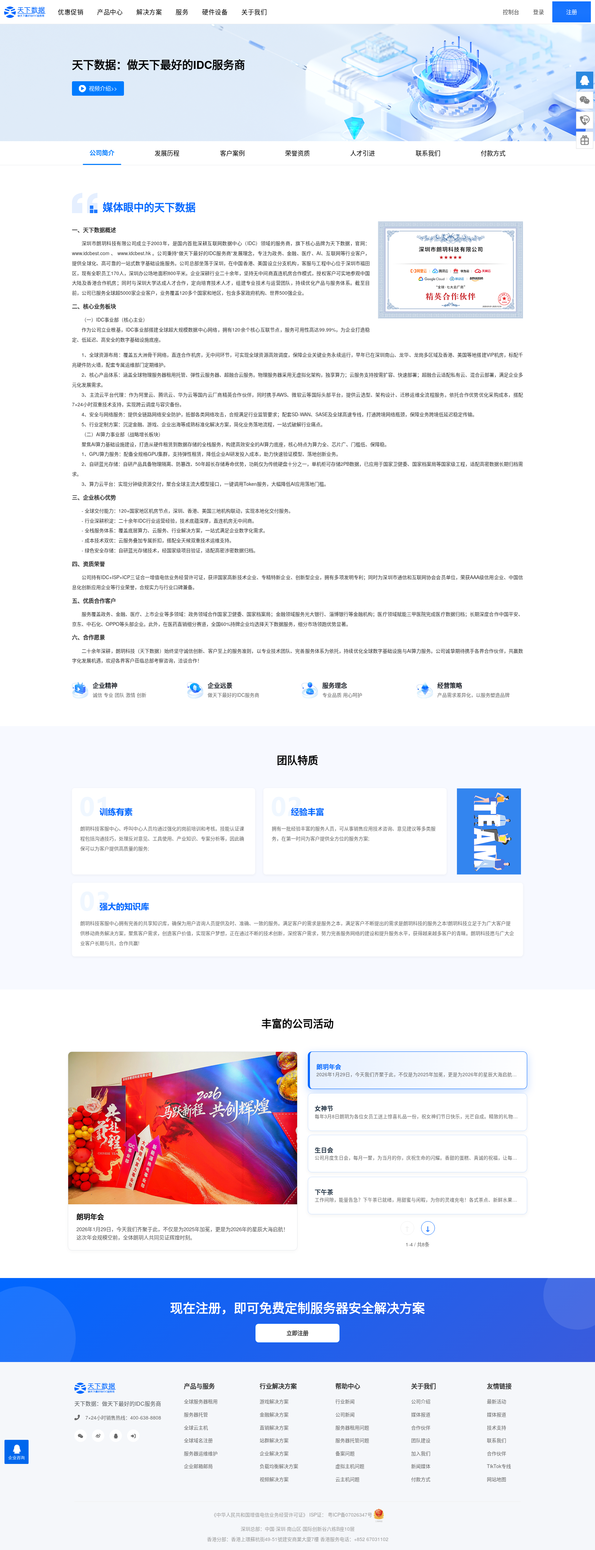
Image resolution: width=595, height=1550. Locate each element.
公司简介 (102, 152)
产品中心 (110, 11)
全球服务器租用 (201, 1401)
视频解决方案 (274, 1479)
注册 (571, 12)
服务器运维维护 (201, 1453)
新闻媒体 (420, 1466)
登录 (538, 12)
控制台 (511, 12)
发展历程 (167, 152)
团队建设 (420, 1440)
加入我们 (420, 1453)
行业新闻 (345, 1401)
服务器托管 (196, 1414)
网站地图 (496, 1479)
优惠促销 (70, 11)
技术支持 (496, 1427)
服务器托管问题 (352, 1440)
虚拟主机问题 (349, 1466)
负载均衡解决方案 (279, 1466)
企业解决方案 (274, 1453)
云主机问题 (347, 1479)
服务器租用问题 (352, 1427)
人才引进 (362, 152)
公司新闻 (345, 1414)
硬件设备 (215, 11)
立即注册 (297, 1333)
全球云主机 (196, 1427)
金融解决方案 (274, 1414)
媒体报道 (420, 1414)
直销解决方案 (274, 1427)
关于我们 (254, 11)
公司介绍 (420, 1401)
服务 (182, 11)
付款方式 (493, 152)
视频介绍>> (103, 88)
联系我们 (428, 152)
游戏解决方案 (274, 1401)
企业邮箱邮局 (198, 1466)
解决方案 (149, 11)
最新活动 (496, 1401)
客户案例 (232, 152)
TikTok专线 (499, 1466)
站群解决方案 (274, 1440)
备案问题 (345, 1453)
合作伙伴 (420, 1427)
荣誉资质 (297, 152)
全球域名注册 (198, 1440)
